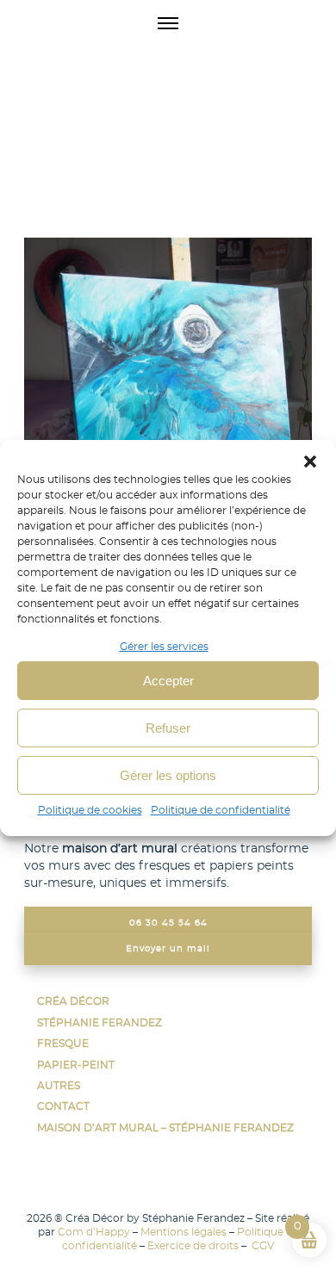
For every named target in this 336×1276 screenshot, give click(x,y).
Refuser (168, 728)
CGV (261, 1246)
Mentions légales (183, 1232)
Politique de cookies (90, 810)
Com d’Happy (94, 1232)
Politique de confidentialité (220, 810)
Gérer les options (168, 775)
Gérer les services (164, 646)
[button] (310, 461)
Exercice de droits (193, 1246)
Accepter (168, 680)
